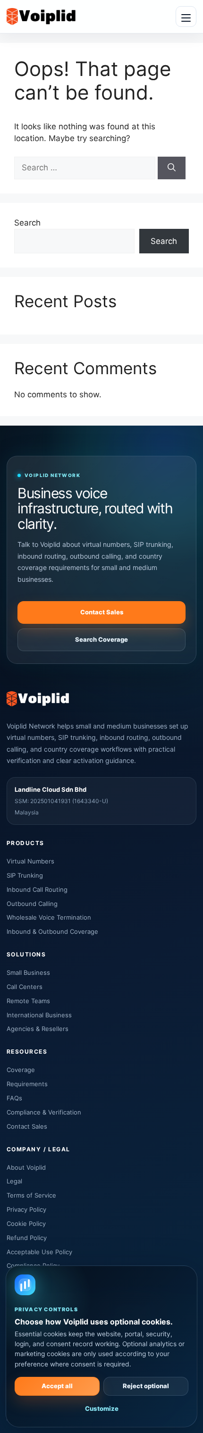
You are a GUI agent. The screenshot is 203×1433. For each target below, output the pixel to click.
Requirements (27, 1084)
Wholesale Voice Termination (49, 917)
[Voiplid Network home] (41, 16)
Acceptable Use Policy (39, 1252)
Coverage (21, 1069)
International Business (39, 1015)
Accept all (57, 1386)
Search (27, 222)
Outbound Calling (32, 903)
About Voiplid (26, 1167)
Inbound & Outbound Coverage (52, 931)
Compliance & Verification (44, 1112)
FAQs (14, 1098)
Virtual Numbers (30, 861)
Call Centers (24, 986)
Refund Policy (27, 1237)
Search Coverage (101, 639)
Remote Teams (28, 1001)
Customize (101, 1408)
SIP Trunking (25, 875)
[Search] (172, 168)
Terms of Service (31, 1195)
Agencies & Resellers (37, 1028)
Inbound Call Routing (37, 889)
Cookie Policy (26, 1223)
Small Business (28, 972)
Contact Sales (101, 612)
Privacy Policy (26, 1209)
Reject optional (146, 1386)
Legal (14, 1181)
